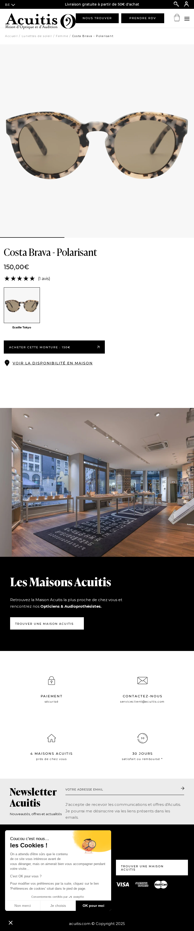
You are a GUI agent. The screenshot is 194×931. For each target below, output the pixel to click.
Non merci (22, 906)
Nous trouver (97, 18)
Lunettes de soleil (37, 36)
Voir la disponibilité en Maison (53, 363)
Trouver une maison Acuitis (44, 624)
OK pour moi (93, 906)
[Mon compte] (186, 4)
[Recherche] (176, 4)
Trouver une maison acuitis (142, 868)
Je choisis (58, 906)
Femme (62, 36)
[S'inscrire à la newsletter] (182, 788)
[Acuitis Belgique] (30, 18)
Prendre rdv (142, 18)
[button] (11, 922)
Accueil (11, 36)
